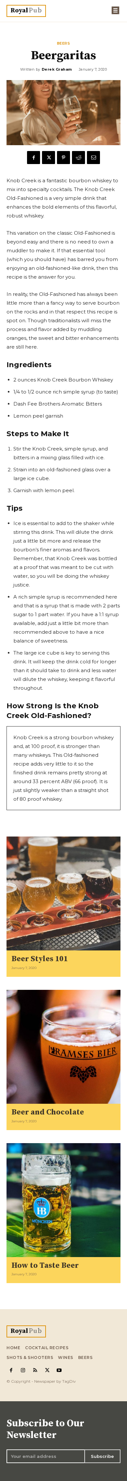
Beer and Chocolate (47, 1112)
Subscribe (102, 1456)
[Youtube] (59, 1370)
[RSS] (35, 1370)
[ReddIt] (78, 157)
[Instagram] (23, 1370)
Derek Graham (57, 69)
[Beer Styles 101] (63, 893)
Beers (63, 44)
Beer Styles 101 (39, 959)
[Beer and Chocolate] (63, 1047)
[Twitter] (48, 157)
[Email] (93, 157)
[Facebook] (33, 157)
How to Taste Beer (45, 1265)
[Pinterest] (63, 157)
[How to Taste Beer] (63, 1200)
